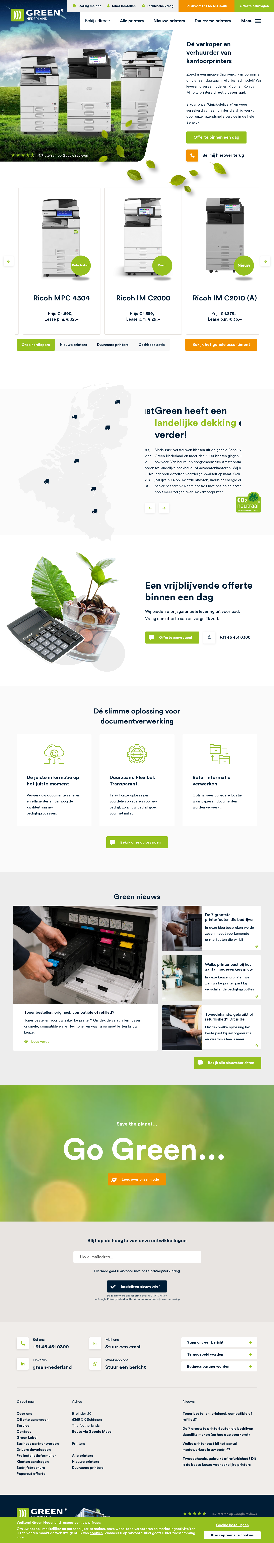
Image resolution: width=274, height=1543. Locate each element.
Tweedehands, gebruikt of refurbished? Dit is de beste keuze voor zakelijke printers (219, 1461)
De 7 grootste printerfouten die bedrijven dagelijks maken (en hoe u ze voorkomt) (218, 1431)
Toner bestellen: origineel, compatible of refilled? (217, 1416)
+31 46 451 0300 (235, 637)
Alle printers (132, 21)
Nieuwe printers (169, 21)
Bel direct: (206, 6)
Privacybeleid (116, 1299)
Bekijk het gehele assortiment (221, 345)
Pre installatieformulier (36, 1455)
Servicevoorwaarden (142, 1299)
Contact (24, 1431)
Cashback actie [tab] (152, 345)
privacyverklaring (165, 1271)
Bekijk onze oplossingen (140, 842)
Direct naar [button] (26, 1401)
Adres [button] (77, 1401)
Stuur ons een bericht (205, 1342)
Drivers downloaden (34, 1449)
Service (23, 1425)
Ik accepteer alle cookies (232, 1535)
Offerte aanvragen (254, 6)
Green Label (27, 1437)
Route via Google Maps (92, 1431)
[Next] (265, 261)
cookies (96, 1533)
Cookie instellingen (232, 1525)
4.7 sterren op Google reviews (63, 155)
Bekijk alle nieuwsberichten (231, 1063)
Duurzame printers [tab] (113, 345)
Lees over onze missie (140, 1179)
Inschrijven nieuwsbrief (140, 1286)
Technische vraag (160, 6)
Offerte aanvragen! (175, 637)
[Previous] (9, 261)
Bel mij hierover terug (223, 155)
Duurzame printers (213, 21)
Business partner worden (208, 1366)
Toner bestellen (123, 6)
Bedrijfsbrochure (31, 1467)
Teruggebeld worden (205, 1354)
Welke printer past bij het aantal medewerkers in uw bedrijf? (210, 1446)
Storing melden (89, 6)
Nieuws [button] (189, 1401)
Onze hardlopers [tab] (36, 345)
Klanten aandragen (33, 1461)
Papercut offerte (31, 1473)
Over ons (24, 1413)
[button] (97, 21)
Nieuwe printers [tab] (73, 345)
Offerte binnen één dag (216, 137)
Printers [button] (78, 1443)
